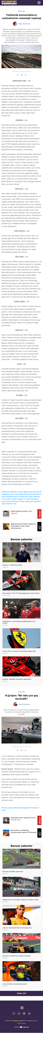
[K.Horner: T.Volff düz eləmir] (21, 552)
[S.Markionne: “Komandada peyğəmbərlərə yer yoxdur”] (21, 609)
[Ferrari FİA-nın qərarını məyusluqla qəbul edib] (21, 638)
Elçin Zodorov (24, 24)
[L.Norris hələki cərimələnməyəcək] (21, 971)
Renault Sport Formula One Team (20, 497)
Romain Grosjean (21, 808)
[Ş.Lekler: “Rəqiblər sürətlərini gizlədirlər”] (21, 666)
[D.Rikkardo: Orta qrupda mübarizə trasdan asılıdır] (21, 887)
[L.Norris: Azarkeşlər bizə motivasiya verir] (21, 915)
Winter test (12, 504)
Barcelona (28, 492)
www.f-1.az (18, 1020)
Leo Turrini (15, 494)
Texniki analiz (6, 595)
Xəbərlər (21, 11)
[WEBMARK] (21, 1027)
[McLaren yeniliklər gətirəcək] (21, 859)
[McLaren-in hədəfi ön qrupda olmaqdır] (21, 943)
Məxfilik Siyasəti (21, 1023)
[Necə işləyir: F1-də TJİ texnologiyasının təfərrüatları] (21, 580)
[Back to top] (37, 1032)
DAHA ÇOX (21, 993)
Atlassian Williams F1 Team (13, 492)
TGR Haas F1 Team (17, 501)
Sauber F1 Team (24, 499)
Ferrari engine (8, 808)
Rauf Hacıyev (24, 704)
